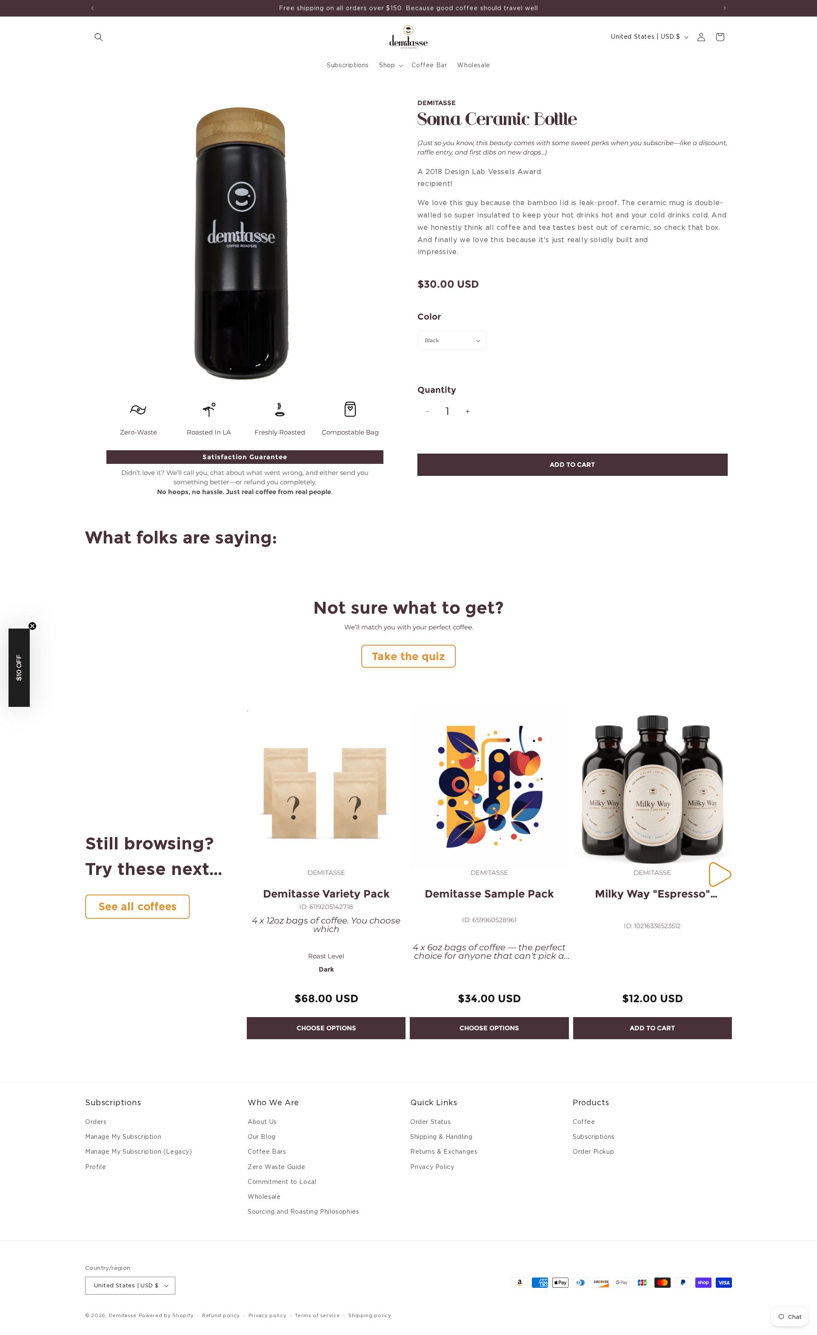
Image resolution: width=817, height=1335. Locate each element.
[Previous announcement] (92, 8)
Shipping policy (369, 1315)
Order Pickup (593, 1151)
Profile (95, 1166)
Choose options (326, 1028)
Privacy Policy (432, 1166)
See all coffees (137, 906)
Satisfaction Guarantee (245, 457)
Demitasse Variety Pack (326, 894)
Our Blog (262, 1136)
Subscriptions (594, 1136)
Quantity (436, 390)
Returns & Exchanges (443, 1151)
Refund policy (221, 1315)
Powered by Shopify (166, 1315)
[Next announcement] (724, 8)
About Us (262, 1121)
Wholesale (264, 1196)
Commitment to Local (282, 1181)
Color (429, 317)
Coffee (584, 1121)
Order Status (430, 1121)
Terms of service (317, 1315)
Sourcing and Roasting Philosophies (303, 1211)
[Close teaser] (32, 626)
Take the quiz (408, 656)
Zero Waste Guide (277, 1166)
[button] (98, 37)
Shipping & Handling (441, 1136)
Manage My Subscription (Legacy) (138, 1151)
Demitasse (123, 1315)
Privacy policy (268, 1315)
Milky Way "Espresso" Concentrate (652, 894)
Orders (96, 1121)
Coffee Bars (267, 1151)
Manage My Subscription (123, 1136)
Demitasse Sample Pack (489, 894)
